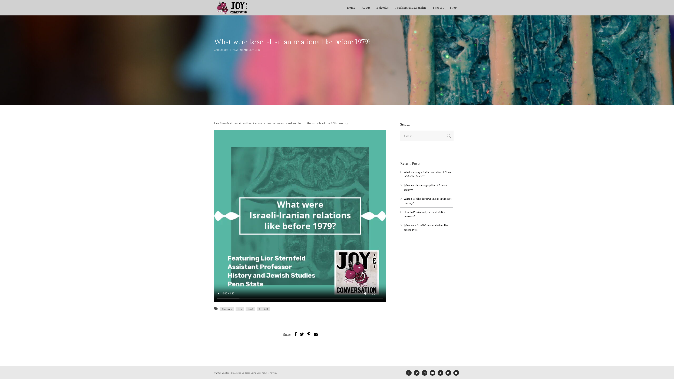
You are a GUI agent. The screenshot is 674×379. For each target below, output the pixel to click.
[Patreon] (448, 373)
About (366, 7)
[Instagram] (424, 373)
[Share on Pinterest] (308, 334)
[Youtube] (432, 373)
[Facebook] (409, 373)
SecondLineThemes (266, 372)
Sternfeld (263, 308)
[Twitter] (302, 334)
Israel (250, 308)
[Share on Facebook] (296, 334)
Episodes (382, 7)
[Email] (456, 373)
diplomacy (227, 308)
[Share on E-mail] (316, 334)
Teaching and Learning (411, 7)
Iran (240, 308)
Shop (453, 7)
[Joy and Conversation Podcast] (232, 7)
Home (351, 7)
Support (438, 7)
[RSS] (440, 373)
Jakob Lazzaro (242, 372)
